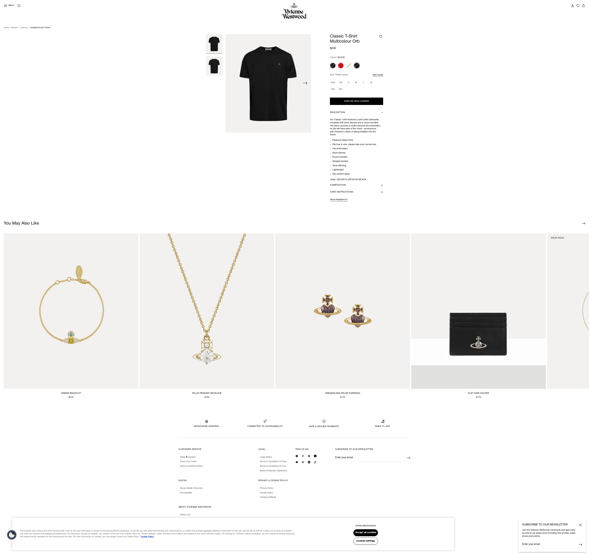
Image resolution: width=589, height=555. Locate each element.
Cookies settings (365, 541)
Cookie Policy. (147, 537)
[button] (12, 535)
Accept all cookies (365, 533)
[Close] (580, 525)
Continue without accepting (365, 525)
